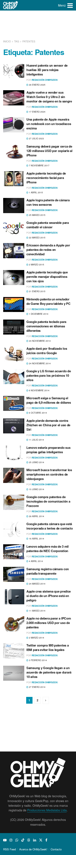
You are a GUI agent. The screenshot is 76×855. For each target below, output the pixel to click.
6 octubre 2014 (37, 412)
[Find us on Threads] (28, 840)
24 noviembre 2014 (39, 340)
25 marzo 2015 (36, 215)
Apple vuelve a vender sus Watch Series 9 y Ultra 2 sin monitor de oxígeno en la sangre (49, 97)
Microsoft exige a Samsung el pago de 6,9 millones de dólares (48, 400)
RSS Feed (9, 849)
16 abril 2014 (36, 538)
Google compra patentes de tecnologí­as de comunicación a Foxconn (48, 501)
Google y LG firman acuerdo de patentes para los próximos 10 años (48, 375)
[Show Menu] (70, 5)
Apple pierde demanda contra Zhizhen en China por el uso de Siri (48, 425)
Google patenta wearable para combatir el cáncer (47, 224)
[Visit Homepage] (10, 5)
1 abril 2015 (35, 192)
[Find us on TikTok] (22, 840)
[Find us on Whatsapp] (16, 840)
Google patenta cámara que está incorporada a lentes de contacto (49, 526)
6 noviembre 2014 (38, 390)
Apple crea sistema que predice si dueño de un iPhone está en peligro (48, 595)
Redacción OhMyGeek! (45, 79)
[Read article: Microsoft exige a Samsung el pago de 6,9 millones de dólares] (13, 403)
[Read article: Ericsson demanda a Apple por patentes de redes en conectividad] (13, 250)
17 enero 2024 (36, 111)
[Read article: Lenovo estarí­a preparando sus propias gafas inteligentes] (13, 453)
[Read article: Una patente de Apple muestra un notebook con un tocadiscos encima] (13, 124)
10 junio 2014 (36, 489)
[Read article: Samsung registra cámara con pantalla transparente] (13, 574)
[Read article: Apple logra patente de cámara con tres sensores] (13, 205)
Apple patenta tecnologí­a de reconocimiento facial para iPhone (46, 177)
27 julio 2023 (36, 138)
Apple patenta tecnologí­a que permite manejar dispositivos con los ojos (47, 276)
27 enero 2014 (36, 687)
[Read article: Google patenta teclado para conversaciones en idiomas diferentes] (13, 327)
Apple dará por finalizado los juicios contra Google (46, 350)
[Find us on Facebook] (46, 840)
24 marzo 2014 (36, 583)
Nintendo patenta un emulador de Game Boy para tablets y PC (48, 301)
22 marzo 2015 (36, 237)
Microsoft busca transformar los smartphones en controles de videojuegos (49, 474)
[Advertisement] (38, 25)
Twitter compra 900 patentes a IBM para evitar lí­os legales (47, 647)
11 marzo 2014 (36, 610)
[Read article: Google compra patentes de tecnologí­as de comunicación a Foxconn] (13, 502)
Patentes (28, 41)
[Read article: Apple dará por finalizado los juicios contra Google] (13, 354)
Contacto (56, 849)
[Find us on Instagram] (11, 840)
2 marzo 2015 (36, 264)
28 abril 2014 (36, 516)
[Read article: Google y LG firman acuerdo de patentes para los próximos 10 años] (13, 376)
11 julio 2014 (36, 439)
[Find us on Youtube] (5, 840)
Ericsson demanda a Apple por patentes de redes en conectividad (48, 249)
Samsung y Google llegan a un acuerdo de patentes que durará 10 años (48, 672)
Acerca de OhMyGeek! (33, 849)
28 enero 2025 (36, 84)
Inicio (7, 41)
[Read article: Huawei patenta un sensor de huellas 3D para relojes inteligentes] (13, 70)
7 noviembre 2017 (38, 165)
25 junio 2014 (36, 462)
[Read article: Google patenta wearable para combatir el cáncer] (13, 228)
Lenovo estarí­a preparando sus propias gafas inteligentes (48, 449)
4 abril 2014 (35, 561)
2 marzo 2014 (36, 637)
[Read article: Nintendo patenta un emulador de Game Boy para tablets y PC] (13, 304)
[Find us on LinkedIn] (34, 840)
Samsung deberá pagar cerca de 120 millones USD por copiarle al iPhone (49, 150)
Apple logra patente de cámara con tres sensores (47, 202)
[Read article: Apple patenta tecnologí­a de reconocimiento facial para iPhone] (13, 178)
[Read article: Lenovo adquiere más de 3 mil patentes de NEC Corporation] (13, 551)
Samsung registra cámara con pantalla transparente (47, 571)
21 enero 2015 (36, 291)
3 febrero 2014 (37, 660)
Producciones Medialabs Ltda (47, 810)
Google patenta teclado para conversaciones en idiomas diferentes (46, 326)
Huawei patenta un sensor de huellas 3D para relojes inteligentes (47, 70)
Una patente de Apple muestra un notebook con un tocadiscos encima (48, 123)
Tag (16, 41)
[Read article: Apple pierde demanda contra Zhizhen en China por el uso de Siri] (13, 426)
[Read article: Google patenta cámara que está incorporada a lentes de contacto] (13, 529)
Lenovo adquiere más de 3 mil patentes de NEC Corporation (47, 548)
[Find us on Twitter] (40, 840)
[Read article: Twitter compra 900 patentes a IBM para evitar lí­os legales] (13, 650)
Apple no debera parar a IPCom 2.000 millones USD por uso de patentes (48, 622)
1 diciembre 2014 (38, 313)
